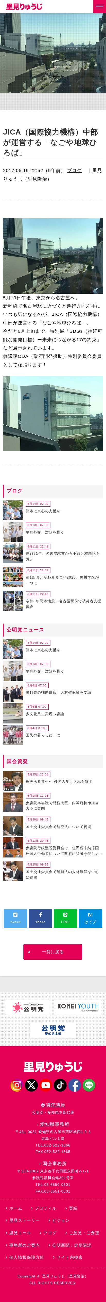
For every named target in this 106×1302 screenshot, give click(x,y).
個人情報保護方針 (26, 1257)
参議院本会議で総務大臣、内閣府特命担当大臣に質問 (62, 806)
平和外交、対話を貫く (45, 532)
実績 (73, 1208)
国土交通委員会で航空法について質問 (58, 827)
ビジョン (61, 1220)
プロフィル (46, 1208)
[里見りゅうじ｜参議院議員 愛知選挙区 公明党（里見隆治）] (24, 8)
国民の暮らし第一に (43, 735)
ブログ (74, 170)
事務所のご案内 (24, 1245)
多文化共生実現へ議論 (45, 714)
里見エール (20, 1233)
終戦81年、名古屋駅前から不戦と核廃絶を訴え (63, 556)
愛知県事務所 (54, 1124)
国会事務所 (54, 1163)
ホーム (15, 1208)
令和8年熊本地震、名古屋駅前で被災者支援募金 (63, 604)
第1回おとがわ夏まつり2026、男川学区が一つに (62, 580)
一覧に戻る (53, 952)
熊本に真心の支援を (43, 511)
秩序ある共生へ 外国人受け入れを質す (59, 781)
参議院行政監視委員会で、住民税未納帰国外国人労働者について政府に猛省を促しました (62, 851)
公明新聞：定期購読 (72, 1245)
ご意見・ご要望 (84, 1233)
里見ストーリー (24, 1220)
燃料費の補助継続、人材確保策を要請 (58, 692)
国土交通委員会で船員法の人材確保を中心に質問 (62, 874)
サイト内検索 (70, 1257)
